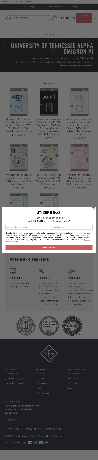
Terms (15, 242)
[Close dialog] (93, 209)
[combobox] (9, 227)
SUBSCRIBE (49, 247)
